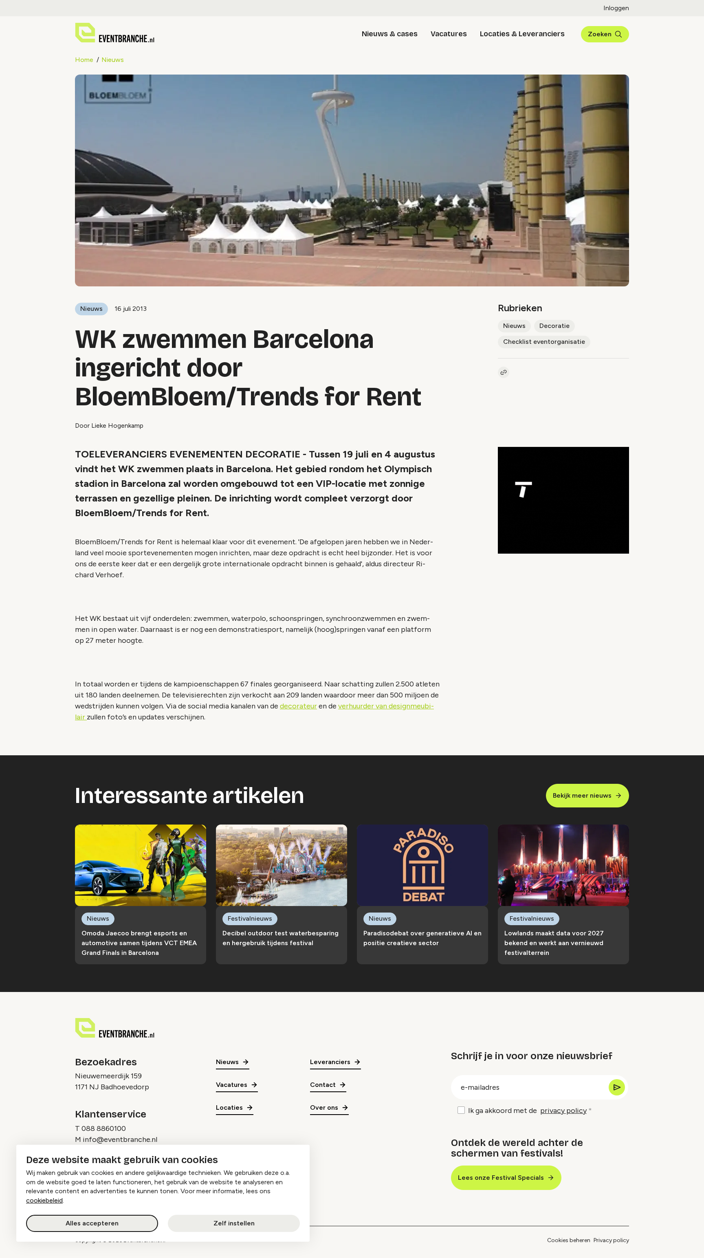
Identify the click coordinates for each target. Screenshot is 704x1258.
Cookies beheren (568, 1240)
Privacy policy (611, 1240)
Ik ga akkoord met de (527, 1110)
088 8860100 (103, 1128)
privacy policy (563, 1110)
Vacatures (449, 33)
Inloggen (616, 8)
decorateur (298, 706)
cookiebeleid (44, 1200)
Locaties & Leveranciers (522, 33)
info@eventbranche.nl (120, 1139)
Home (84, 60)
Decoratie (554, 326)
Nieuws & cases (390, 33)
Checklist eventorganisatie (544, 341)
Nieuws (112, 60)
